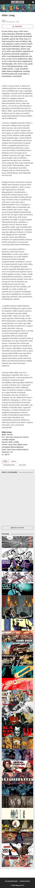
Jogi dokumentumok (11, 881)
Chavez (4, 20)
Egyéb (3, 21)
